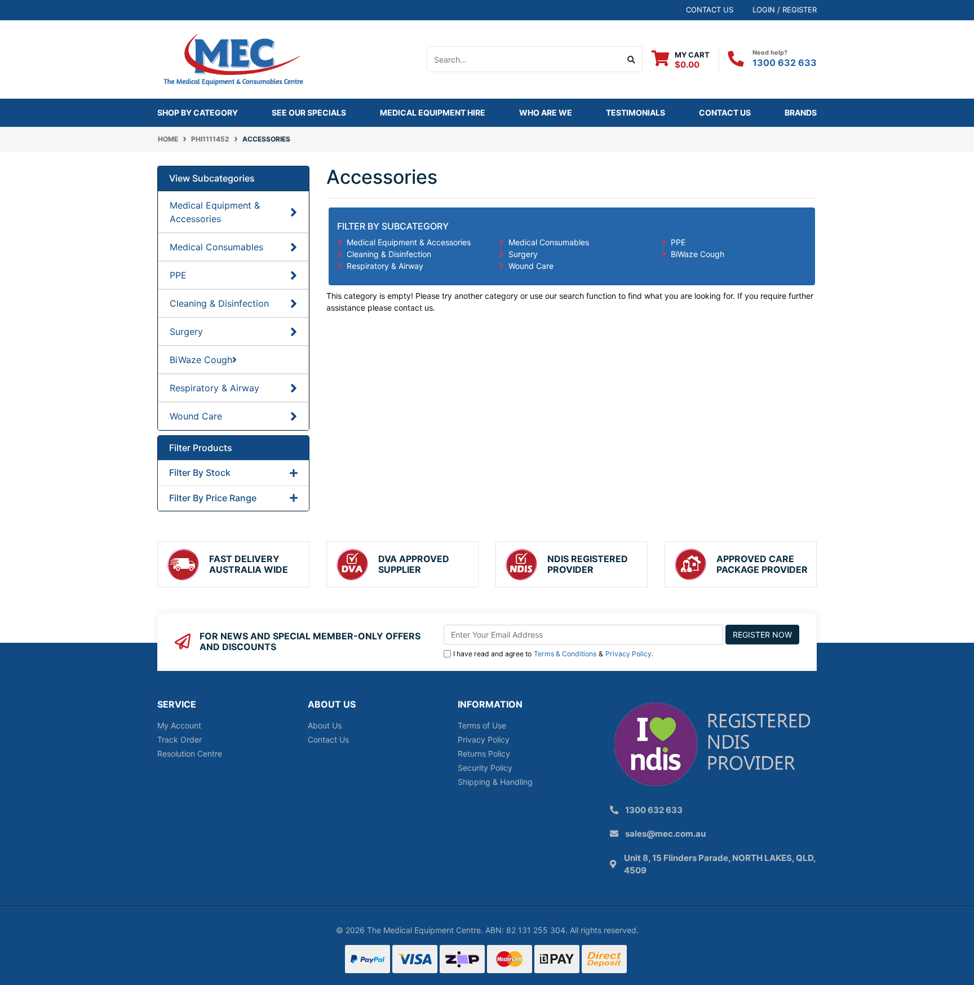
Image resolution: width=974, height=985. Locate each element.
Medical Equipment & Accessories (215, 212)
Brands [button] (801, 112)
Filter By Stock (200, 472)
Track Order (179, 739)
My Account (179, 725)
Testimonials (635, 112)
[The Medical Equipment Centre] (233, 58)
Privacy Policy (628, 654)
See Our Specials (309, 112)
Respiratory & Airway (214, 388)
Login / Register (784, 9)
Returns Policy (484, 753)
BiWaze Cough (201, 359)
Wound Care (196, 416)
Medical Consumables (216, 247)
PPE (178, 275)
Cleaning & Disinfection (219, 303)
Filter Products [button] (200, 448)
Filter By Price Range (212, 498)
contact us (709, 9)
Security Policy (485, 767)
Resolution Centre (189, 753)
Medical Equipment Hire (432, 112)
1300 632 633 (784, 62)
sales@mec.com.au (665, 833)
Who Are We (545, 112)
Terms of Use (482, 725)
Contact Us (725, 112)
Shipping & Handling (495, 782)
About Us (325, 725)
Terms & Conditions (565, 654)
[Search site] (632, 59)
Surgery (186, 331)
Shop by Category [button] (197, 112)
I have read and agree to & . (553, 654)
